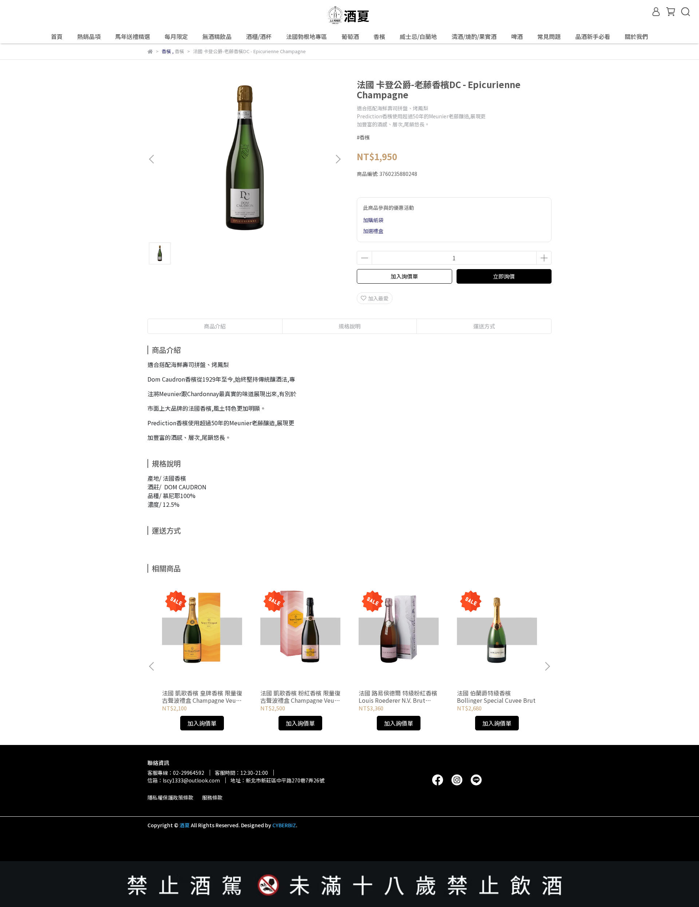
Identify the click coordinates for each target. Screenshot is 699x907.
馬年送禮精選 (132, 36)
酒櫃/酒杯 (259, 36)
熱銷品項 (88, 36)
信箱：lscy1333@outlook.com (183, 780)
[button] (337, 159)
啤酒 (517, 36)
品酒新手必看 (592, 36)
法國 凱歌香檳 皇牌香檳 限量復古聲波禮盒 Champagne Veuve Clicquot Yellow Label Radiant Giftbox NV (202, 696)
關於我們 (636, 36)
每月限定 (176, 36)
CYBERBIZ (284, 825)
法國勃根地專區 (306, 36)
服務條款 (212, 797)
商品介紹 (215, 326)
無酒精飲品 (217, 36)
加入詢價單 (404, 276)
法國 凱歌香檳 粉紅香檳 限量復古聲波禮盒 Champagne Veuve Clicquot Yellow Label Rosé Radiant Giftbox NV (300, 696)
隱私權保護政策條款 (170, 797)
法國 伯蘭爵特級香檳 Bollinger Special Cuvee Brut (496, 696)
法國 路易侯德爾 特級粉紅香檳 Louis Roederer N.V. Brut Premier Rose (398, 696)
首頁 (57, 36)
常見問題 (549, 36)
